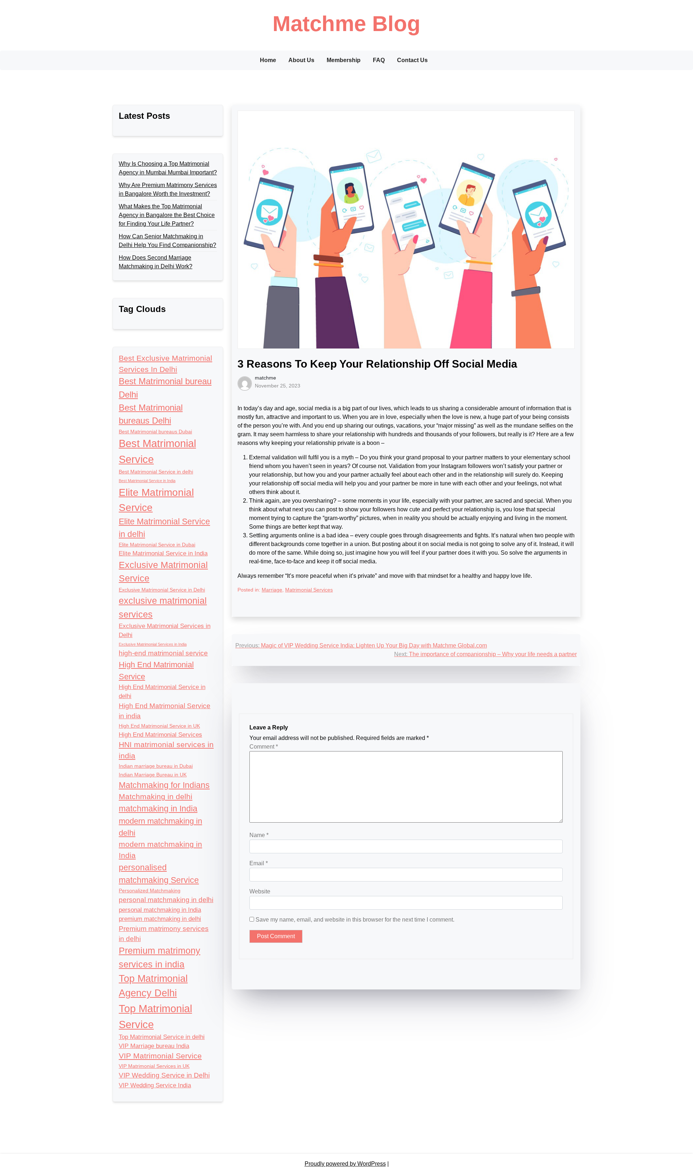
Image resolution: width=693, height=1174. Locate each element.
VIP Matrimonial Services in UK (154, 1066)
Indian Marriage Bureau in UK (153, 774)
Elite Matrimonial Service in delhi (164, 528)
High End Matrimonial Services (160, 734)
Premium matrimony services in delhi (164, 934)
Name (259, 835)
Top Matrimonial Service (155, 1016)
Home (268, 60)
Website (259, 891)
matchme (265, 378)
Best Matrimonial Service (157, 451)
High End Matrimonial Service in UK (159, 726)
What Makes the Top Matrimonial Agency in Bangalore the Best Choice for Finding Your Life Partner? (167, 215)
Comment (263, 747)
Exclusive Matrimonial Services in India (153, 644)
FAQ (379, 60)
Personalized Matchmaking (149, 890)
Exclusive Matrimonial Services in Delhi (164, 630)
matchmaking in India (158, 808)
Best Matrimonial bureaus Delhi (151, 414)
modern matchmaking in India (160, 849)
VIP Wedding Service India (155, 1085)
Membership (344, 60)
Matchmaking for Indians (164, 785)
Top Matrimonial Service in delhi (162, 1037)
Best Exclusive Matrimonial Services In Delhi (165, 363)
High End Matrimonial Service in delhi (162, 691)
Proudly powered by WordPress (345, 1164)
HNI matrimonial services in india (166, 750)
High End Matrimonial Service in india (164, 711)
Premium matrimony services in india (159, 957)
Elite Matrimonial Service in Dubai (157, 544)
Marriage (272, 590)
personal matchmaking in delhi (166, 900)
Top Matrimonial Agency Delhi (153, 985)
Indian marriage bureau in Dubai (156, 766)
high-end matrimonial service (163, 653)
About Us (301, 60)
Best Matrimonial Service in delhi (156, 472)
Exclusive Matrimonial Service (163, 572)
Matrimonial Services (309, 590)
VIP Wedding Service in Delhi (164, 1075)
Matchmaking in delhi (155, 796)
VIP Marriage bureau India (154, 1046)
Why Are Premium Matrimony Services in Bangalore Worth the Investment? (168, 189)
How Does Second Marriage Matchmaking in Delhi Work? (155, 262)
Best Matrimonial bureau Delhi (165, 387)
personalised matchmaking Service (159, 874)
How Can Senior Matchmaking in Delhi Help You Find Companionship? (167, 240)
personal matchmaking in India (160, 909)
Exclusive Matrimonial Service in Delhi (162, 590)
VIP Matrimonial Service (160, 1056)
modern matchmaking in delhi (160, 826)
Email (258, 863)
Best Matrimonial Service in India (147, 480)
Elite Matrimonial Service (156, 499)
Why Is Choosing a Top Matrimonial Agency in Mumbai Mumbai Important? (168, 168)
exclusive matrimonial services (163, 607)
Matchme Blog (346, 24)
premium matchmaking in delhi (160, 918)
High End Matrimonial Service (156, 670)
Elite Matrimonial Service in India (163, 553)
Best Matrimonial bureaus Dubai (155, 431)
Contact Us (412, 60)
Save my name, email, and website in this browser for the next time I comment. (355, 920)
